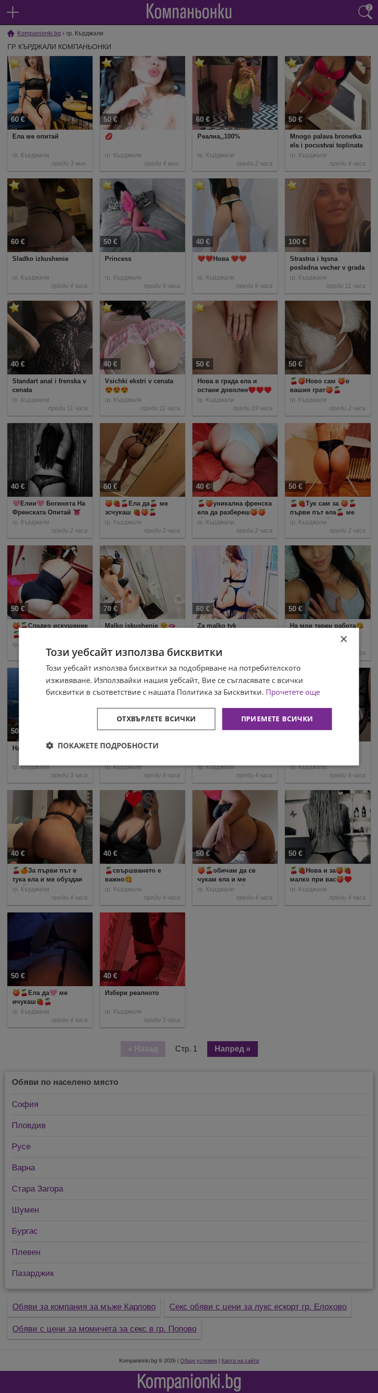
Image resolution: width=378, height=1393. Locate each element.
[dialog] (189, 696)
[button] (102, 745)
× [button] (343, 639)
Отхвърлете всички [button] (156, 718)
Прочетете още (293, 692)
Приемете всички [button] (277, 718)
